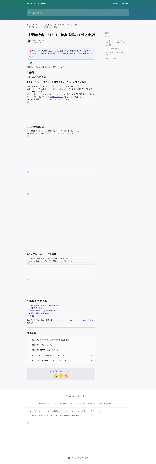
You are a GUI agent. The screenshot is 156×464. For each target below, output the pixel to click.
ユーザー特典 (72, 25)
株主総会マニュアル (95, 403)
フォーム (49, 305)
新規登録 (125, 3)
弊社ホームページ (56, 97)
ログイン (116, 3)
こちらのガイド (53, 99)
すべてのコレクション (34, 25)
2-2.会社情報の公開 (112, 49)
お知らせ (71, 403)
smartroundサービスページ (48, 403)
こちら (79, 53)
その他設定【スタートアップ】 (54, 25)
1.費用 (107, 33)
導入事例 (63, 403)
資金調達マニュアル (110, 403)
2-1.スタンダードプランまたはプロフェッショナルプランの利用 (116, 42)
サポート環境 (81, 403)
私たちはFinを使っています (79, 458)
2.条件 (107, 37)
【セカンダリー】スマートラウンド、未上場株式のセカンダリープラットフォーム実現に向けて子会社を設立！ (64, 411)
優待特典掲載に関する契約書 (41, 310)
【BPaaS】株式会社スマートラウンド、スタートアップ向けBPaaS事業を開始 (53, 416)
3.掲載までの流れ (111, 58)
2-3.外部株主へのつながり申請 (115, 53)
